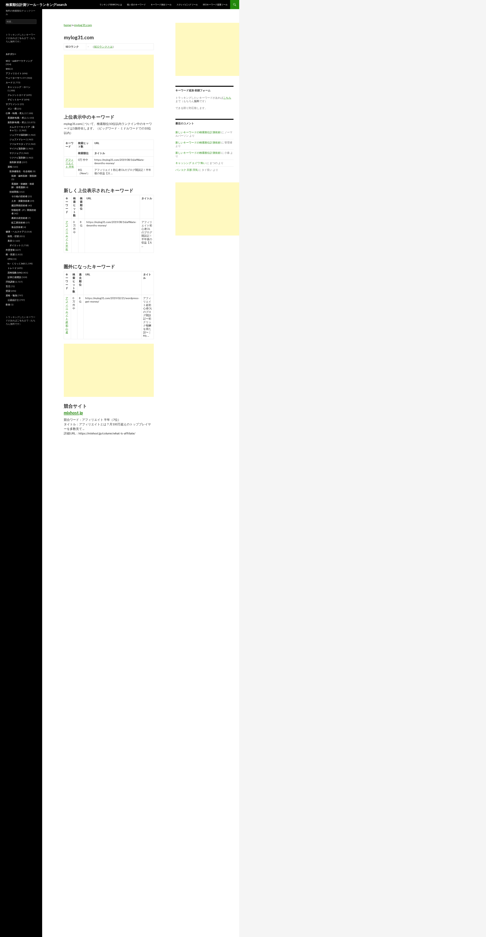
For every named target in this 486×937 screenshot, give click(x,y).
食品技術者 (17, 227)
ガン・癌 (12, 108)
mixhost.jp (73, 412)
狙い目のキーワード (136, 4)
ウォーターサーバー (16, 77)
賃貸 (8, 290)
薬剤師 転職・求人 (17, 122)
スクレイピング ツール (187, 4)
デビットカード (16, 99)
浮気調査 (10, 281)
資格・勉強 (11, 295)
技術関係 (14, 191)
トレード (12, 268)
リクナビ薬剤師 (17, 157)
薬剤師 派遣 (15, 162)
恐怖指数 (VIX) (15, 272)
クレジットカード (17, 95)
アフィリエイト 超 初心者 (66, 315)
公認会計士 (13, 300)
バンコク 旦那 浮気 (186, 169)
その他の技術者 (19, 196)
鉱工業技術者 (18, 222)
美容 (10, 240)
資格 (10, 166)
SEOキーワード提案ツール (215, 4)
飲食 (8, 304)
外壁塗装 (10, 249)
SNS (8, 68)
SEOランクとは (103, 46)
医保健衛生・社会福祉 (20, 171)
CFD (10, 259)
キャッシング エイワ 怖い (190, 163)
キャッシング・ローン (19, 87)
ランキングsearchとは (110, 4)
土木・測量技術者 (20, 200)
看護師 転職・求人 (17, 117)
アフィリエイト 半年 (69, 163)
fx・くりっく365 (16, 263)
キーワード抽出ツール (161, 4)
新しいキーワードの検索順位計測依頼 (198, 132)
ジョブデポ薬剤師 (18, 134)
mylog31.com (83, 25)
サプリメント (12, 104)
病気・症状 (13, 236)
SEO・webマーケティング (19, 60)
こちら (20, 38)
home (67, 25)
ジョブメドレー (17, 139)
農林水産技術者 (19, 218)
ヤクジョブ (15, 153)
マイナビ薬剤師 (17, 148)
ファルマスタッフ (18, 144)
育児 (8, 286)
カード (9, 82)
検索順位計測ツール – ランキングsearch (36, 4)
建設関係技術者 (19, 205)
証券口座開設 (14, 277)
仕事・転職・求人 (15, 113)
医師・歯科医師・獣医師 (23, 175)
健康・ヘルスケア (15, 231)
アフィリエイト (14, 73)
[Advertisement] (109, 81)
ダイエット (15, 245)
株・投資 (10, 254)
